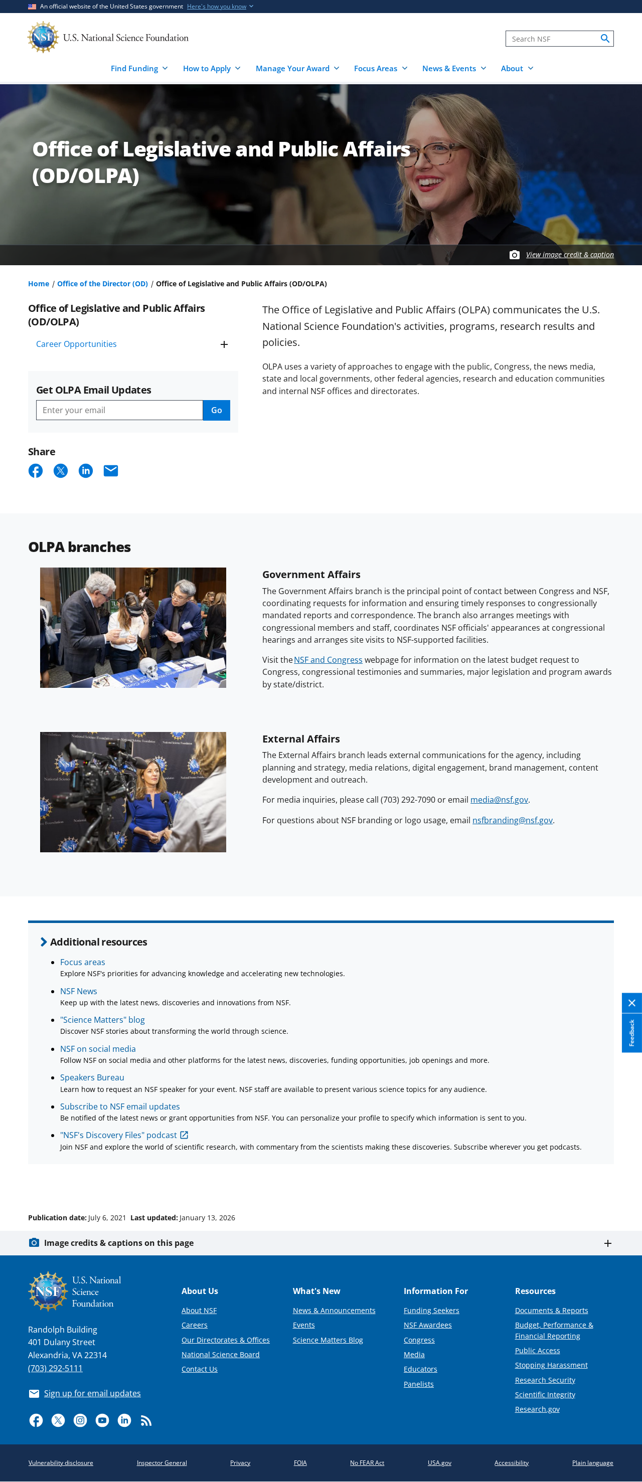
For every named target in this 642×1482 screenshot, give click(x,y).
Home (38, 283)
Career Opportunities (76, 343)
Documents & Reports (551, 1310)
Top (620, 1179)
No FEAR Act (367, 1462)
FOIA (300, 1462)
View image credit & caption (570, 254)
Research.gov (537, 1409)
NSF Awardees (428, 1325)
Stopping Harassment (551, 1365)
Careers (195, 1325)
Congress (419, 1340)
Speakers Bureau (92, 1077)
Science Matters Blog (328, 1340)
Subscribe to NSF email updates (120, 1106)
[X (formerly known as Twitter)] (58, 1420)
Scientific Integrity (545, 1394)
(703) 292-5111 (55, 1368)
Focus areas (82, 962)
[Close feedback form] (632, 1003)
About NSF (199, 1310)
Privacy (240, 1462)
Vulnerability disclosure (61, 1462)
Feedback (631, 1032)
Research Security (545, 1380)
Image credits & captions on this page (119, 1242)
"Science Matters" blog (102, 1019)
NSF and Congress (328, 659)
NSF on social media (98, 1048)
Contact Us (200, 1369)
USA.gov (439, 1462)
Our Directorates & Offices (226, 1340)
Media (414, 1354)
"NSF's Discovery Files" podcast (118, 1135)
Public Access (537, 1350)
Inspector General (162, 1462)
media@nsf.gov (499, 799)
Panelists (419, 1384)
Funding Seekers (431, 1310)
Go (216, 410)
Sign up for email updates (92, 1393)
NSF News (78, 991)
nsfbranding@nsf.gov (512, 820)
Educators (420, 1369)
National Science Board (221, 1354)
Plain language (592, 1462)
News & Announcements (334, 1310)
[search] (605, 39)
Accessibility (512, 1462)
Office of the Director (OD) (102, 283)
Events (304, 1325)
